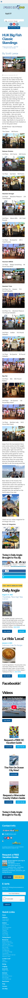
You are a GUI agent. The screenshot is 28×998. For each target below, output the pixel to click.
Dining (4, 964)
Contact (4, 986)
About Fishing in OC (7, 941)
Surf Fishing (5, 933)
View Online (21, 746)
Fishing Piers (5, 932)
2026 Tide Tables (6, 944)
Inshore (4, 923)
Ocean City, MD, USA (14, 14)
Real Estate (5, 981)
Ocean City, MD (15, 848)
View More (7, 720)
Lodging (4, 966)
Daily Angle (16, 46)
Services (4, 973)
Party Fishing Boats (6, 927)
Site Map (5, 988)
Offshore (4, 917)
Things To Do (5, 970)
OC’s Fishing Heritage (7, 952)
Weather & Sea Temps (7, 943)
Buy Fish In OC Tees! (14, 27)
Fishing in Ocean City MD (7, 46)
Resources (5, 940)
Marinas (4, 926)
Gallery (3, 960)
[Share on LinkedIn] (3, 574)
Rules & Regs (5, 947)
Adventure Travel (6, 956)
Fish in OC (12, 846)
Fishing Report (6, 937)
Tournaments (5, 953)
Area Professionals (6, 979)
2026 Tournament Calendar (8, 955)
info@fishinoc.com (10, 834)
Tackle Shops (5, 920)
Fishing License (5, 949)
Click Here (8, 746)
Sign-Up (7, 904)
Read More (7, 631)
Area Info (5, 969)
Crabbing (4, 930)
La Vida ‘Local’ (6, 958)
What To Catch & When (7, 946)
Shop (3, 984)
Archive (21, 631)
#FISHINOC (4, 961)
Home (4, 915)
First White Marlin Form (12, 586)
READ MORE (17, 627)
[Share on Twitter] (3, 577)
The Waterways (5, 950)
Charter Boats (5, 919)
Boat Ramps (5, 974)
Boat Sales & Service (7, 976)
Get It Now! (7, 877)
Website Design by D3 (6, 848)
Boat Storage (5, 977)
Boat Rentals (5, 929)
